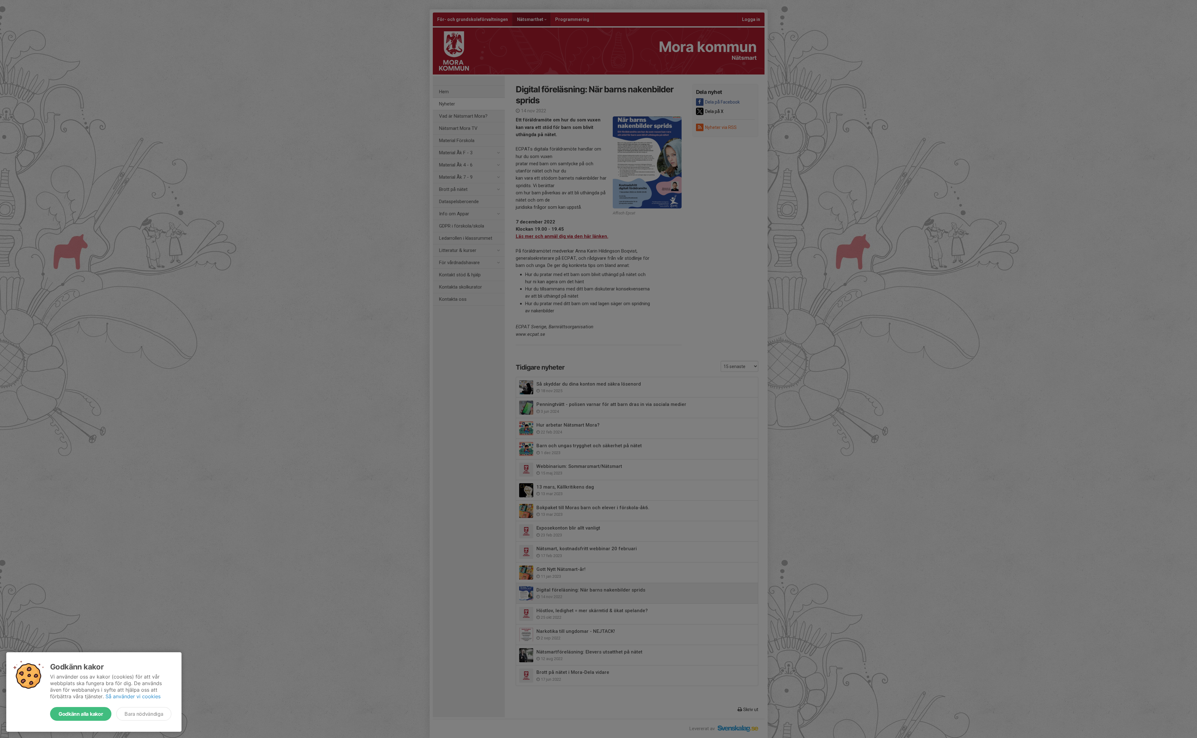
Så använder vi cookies (133, 696)
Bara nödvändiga (144, 714)
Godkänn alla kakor (81, 714)
